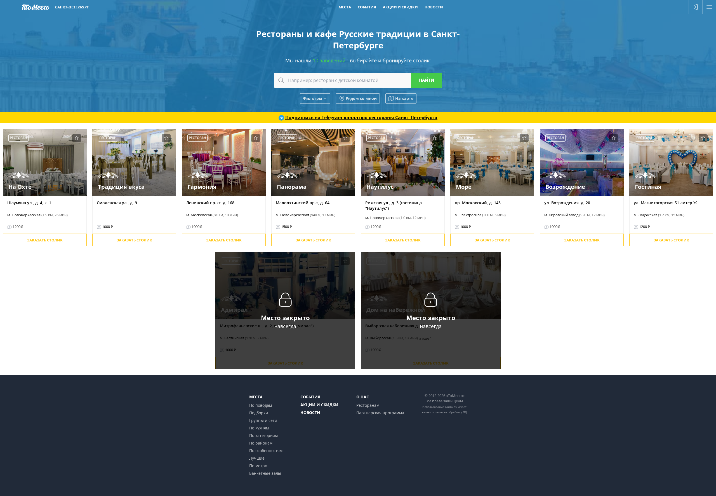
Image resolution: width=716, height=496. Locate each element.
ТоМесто (36, 7)
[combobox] (358, 80)
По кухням (259, 428)
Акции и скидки (400, 7)
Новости (434, 7)
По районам (260, 443)
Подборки (258, 412)
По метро (258, 465)
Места (345, 7)
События (367, 7)
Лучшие (257, 458)
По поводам (260, 405)
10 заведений (329, 60)
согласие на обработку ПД (448, 412)
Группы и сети (263, 420)
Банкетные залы (265, 473)
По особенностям (265, 450)
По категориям (263, 435)
